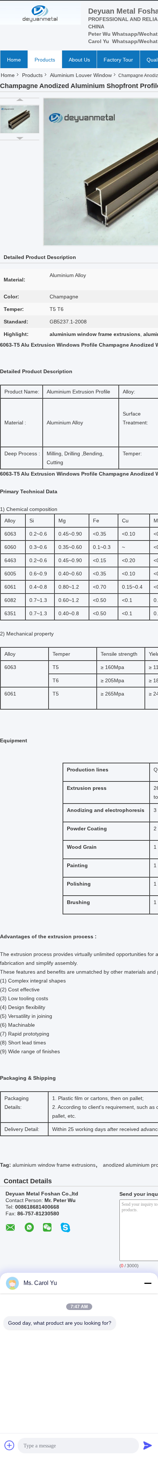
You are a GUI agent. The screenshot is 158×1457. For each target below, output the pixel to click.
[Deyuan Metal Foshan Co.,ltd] (40, 14)
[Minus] (147, 1283)
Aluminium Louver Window (81, 75)
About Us (79, 60)
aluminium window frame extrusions (54, 1165)
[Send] (148, 1445)
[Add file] (9, 1445)
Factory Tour (118, 60)
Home (14, 60)
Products (45, 60)
